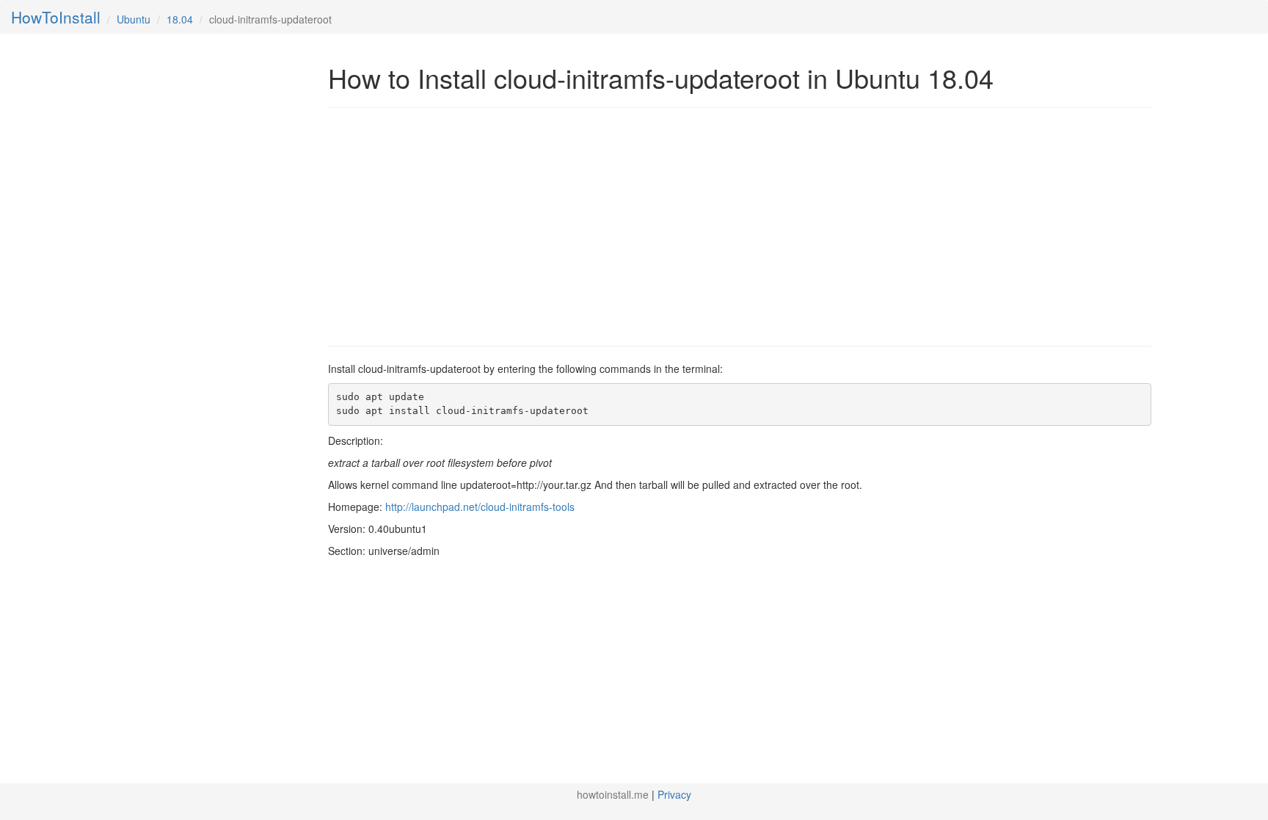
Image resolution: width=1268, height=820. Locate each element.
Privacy (674, 794)
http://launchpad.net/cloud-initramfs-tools (480, 506)
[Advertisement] (451, 225)
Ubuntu (133, 19)
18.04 (180, 19)
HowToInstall (56, 17)
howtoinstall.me (613, 794)
